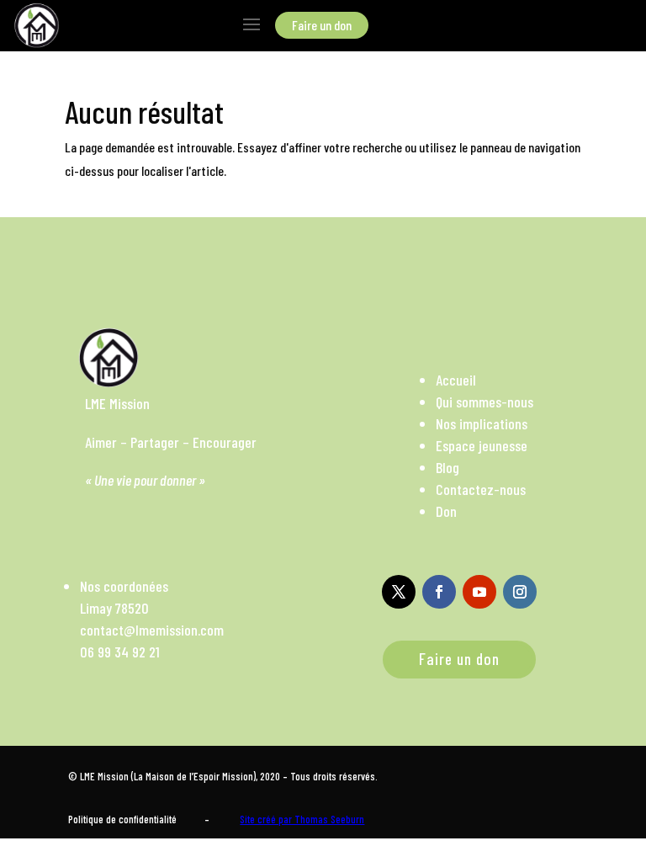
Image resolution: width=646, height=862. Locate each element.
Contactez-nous (481, 489)
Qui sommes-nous (484, 401)
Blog (447, 467)
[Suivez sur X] (399, 592)
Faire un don (459, 658)
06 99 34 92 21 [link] (120, 651)
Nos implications (481, 423)
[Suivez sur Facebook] (439, 592)
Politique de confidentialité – (138, 819)
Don (446, 511)
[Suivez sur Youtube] (479, 592)
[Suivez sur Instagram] (520, 592)
